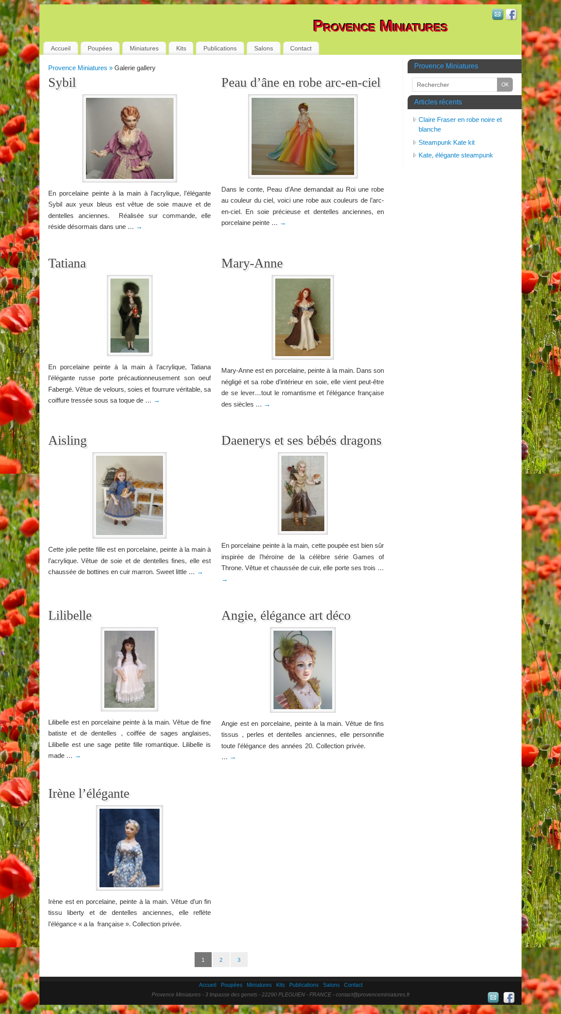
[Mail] (498, 15)
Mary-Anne (252, 263)
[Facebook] (511, 15)
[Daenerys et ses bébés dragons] (302, 493)
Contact (301, 48)
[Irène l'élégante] (129, 848)
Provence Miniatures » (81, 67)
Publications (220, 48)
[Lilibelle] (129, 669)
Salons (263, 48)
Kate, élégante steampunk (456, 155)
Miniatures (144, 48)
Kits (181, 48)
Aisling (67, 440)
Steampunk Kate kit (447, 142)
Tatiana (67, 263)
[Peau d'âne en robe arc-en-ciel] (302, 136)
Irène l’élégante (88, 793)
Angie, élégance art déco (286, 615)
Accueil (61, 48)
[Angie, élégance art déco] (302, 670)
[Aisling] (129, 495)
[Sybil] (129, 138)
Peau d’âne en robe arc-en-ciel (300, 82)
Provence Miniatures (380, 26)
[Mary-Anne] (302, 317)
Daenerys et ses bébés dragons (301, 440)
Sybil (62, 82)
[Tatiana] (129, 315)
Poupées (100, 48)
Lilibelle (70, 615)
